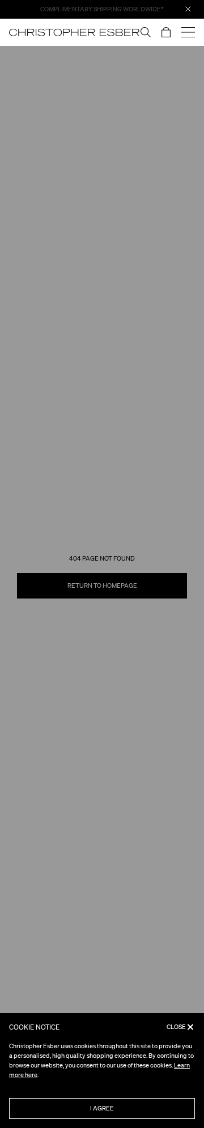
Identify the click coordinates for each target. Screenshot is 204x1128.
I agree (102, 1108)
